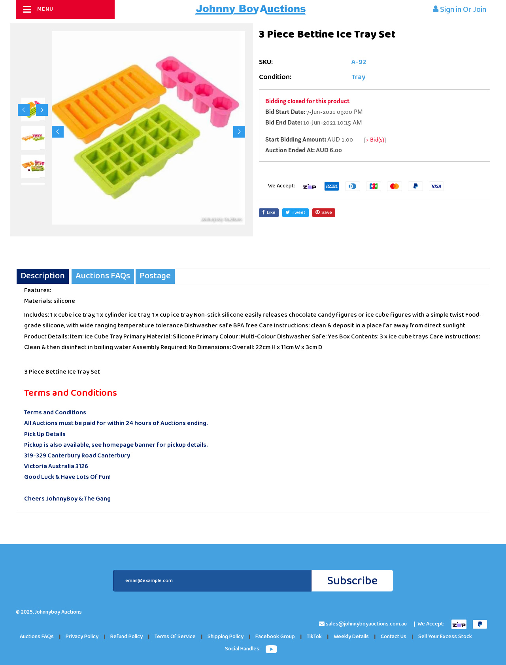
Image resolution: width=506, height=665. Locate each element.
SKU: (266, 62)
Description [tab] (43, 276)
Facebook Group (275, 637)
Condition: (275, 77)
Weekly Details (351, 637)
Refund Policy (126, 637)
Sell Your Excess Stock (445, 637)
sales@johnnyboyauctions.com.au (366, 624)
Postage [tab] (155, 276)
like (271, 212)
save (326, 212)
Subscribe (352, 581)
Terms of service (175, 637)
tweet (299, 212)
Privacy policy (82, 637)
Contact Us (393, 637)
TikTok (314, 637)
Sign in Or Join (462, 10)
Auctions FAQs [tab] (103, 276)
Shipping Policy (226, 637)
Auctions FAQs (37, 637)
